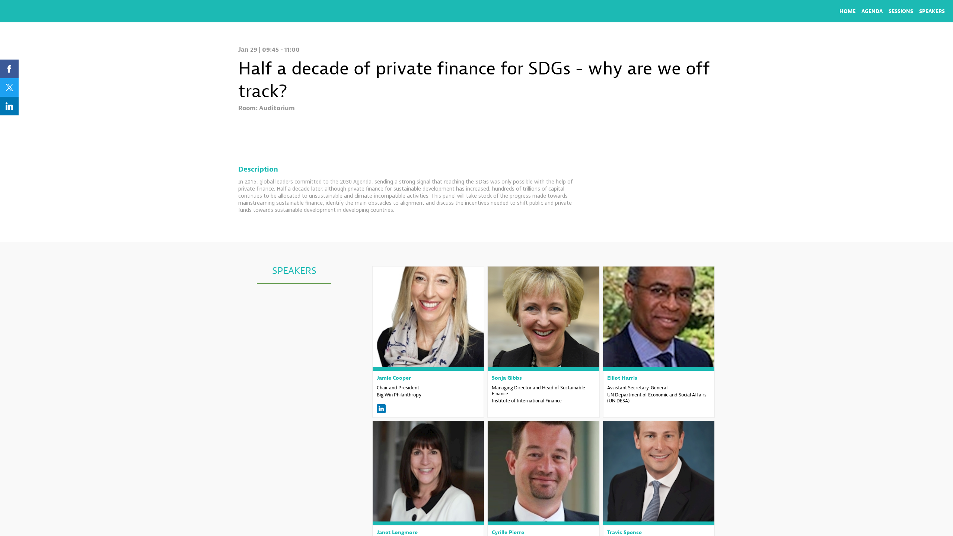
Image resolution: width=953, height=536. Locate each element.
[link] (847, 11)
